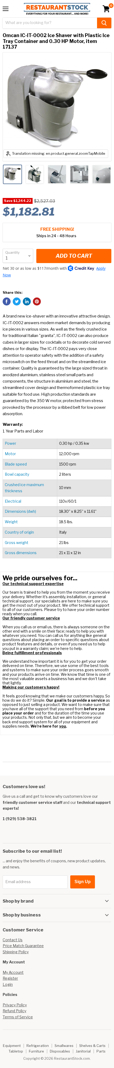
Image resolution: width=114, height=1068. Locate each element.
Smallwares (64, 1045)
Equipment (12, 1045)
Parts (101, 1051)
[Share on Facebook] (7, 301)
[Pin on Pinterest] (37, 301)
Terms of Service (18, 1017)
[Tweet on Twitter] (17, 301)
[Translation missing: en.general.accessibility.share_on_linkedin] (27, 301)
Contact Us (13, 940)
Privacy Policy (15, 1005)
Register (10, 978)
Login (8, 984)
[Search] (104, 23)
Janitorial (83, 1051)
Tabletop (15, 1051)
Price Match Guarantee (23, 945)
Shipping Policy (16, 952)
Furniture (36, 1051)
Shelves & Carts (92, 1045)
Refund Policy (14, 1011)
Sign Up (82, 881)
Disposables (60, 1051)
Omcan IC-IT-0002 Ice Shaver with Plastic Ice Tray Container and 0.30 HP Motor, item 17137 (56, 41)
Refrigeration (38, 1045)
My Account (13, 972)
